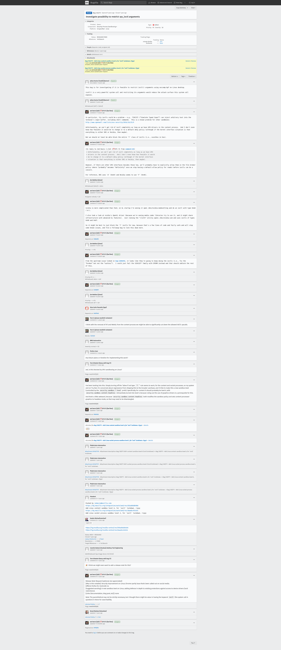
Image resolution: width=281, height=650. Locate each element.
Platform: (93, 29)
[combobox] (123, 2)
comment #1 (129, 149)
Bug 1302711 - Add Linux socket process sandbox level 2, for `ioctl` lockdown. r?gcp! (112, 68)
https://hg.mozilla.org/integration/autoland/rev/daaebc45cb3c (112, 510)
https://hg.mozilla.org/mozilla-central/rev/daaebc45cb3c (107, 530)
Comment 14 (93, 576)
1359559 (92, 336)
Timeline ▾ (191, 76)
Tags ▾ (183, 76)
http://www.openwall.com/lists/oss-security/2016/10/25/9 (110, 122)
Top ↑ (193, 643)
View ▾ (193, 8)
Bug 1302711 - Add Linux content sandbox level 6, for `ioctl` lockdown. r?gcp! (109, 61)
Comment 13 (93, 560)
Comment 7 (93, 365)
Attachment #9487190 (92, 451)
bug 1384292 (120, 261)
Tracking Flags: (145, 37)
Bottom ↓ (175, 76)
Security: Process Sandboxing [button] (107, 26)
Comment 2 (93, 144)
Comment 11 (93, 498)
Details (188, 61)
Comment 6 (93, 353)
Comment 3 (93, 203)
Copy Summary (181, 8)
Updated (92, 102)
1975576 (96, 628)
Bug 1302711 (97, 13)
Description (93, 83)
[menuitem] (152, 2)
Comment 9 (93, 421)
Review (193, 61)
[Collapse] (194, 82)
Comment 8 (93, 381)
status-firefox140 (90, 539)
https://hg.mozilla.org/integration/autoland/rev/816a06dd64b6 (112, 505)
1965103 (96, 414)
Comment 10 (93, 436)
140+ (161, 41)
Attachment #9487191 (92, 464)
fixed (161, 43)
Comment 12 (93, 520)
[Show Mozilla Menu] (87, 2)
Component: (92, 26)
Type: (149, 25)
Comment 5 (93, 320)
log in (95, 633)
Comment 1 (93, 113)
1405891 (96, 290)
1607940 (96, 313)
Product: (93, 24)
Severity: (158, 27)
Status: (93, 37)
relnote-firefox (90, 604)
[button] (191, 2)
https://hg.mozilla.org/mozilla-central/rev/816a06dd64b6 (107, 528)
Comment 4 (93, 256)
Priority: (148, 27)
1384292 (96, 239)
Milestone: (92, 39)
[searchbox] (123, 2)
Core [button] (99, 24)
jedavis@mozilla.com (102, 503)
